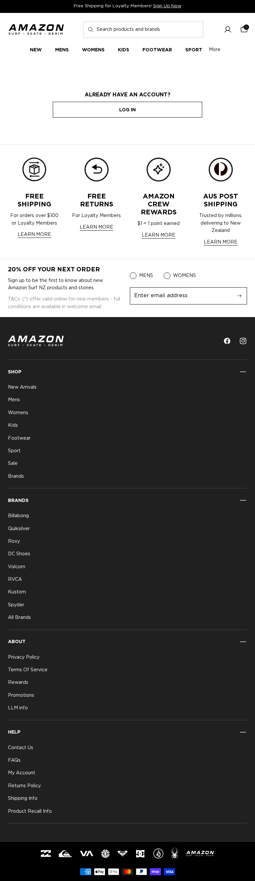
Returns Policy (24, 786)
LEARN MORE (34, 234)
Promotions (21, 695)
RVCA (15, 579)
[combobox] (143, 29)
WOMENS (184, 275)
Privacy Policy (24, 657)
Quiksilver (19, 528)
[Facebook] (227, 341)
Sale (13, 464)
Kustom (17, 592)
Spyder (16, 605)
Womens (18, 413)
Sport (14, 451)
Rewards (18, 683)
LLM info (18, 708)
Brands (16, 476)
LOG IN (127, 109)
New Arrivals (22, 387)
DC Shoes (19, 554)
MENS (146, 275)
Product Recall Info (30, 811)
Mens (14, 400)
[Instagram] (243, 341)
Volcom (16, 567)
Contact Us (20, 747)
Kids (13, 425)
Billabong (18, 516)
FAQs (14, 760)
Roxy (14, 541)
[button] (227, 29)
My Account (21, 773)
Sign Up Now (167, 6)
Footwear (19, 438)
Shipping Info (23, 798)
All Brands (19, 617)
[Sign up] (239, 296)
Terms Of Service (27, 670)
